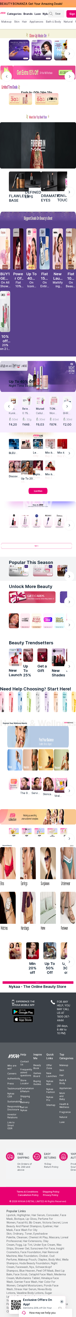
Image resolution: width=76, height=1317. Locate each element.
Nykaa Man (49, 1082)
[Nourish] (29, 760)
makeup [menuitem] (6, 21)
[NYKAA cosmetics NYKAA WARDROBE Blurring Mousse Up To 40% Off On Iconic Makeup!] (31, 248)
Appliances (65, 1088)
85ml (55, 419)
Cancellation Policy (28, 1195)
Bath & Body (62, 1082)
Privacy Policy (50, 1195)
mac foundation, (28, 1255)
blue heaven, (27, 1270)
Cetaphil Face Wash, (41, 1274)
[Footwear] (68, 912)
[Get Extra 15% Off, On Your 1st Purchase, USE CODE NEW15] (38, 72)
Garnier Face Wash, (26, 1281)
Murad (40, 408)
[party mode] (38, 33)
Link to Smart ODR (11, 1125)
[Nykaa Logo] (3, 12)
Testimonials (14, 1088)
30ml (42, 419)
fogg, (19, 1244)
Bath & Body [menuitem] (53, 21)
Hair (61, 1075)
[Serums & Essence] (47, 702)
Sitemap (50, 1105)
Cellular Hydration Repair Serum (40, 413)
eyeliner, (48, 1226)
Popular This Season (31, 562)
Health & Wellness (64, 1105)
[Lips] (2, 702)
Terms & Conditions (27, 1191)
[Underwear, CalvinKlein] (68, 867)
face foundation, (31, 1252)
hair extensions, (32, 1241)
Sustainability (14, 1101)
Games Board (37, 1075)
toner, (29, 1233)
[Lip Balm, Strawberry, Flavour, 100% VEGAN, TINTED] (11, 702)
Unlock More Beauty (30, 586)
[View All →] (38, 547)
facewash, (22, 1266)
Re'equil (26, 409)
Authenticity (13, 1078)
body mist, (55, 1259)
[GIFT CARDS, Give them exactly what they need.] (32, 597)
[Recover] (63, 760)
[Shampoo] (20, 702)
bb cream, (35, 1222)
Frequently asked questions (26, 1072)
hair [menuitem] (24, 21)
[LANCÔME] (50, 465)
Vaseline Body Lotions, (30, 1292)
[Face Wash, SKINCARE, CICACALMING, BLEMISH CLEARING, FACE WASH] (29, 702)
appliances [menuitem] (36, 21)
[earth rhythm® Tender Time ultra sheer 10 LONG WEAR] (28, 655)
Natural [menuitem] (68, 21)
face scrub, (20, 1274)
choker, (44, 1255)
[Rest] (46, 760)
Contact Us (24, 1063)
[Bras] (8, 867)
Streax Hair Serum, (25, 1289)
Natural (63, 1117)
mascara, (54, 1237)
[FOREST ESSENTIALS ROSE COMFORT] (42, 655)
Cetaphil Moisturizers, (30, 1285)
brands (28, 13)
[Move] (12, 760)
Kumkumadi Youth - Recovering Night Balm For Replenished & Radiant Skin (13, 413)
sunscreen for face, (43, 1248)
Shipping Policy (51, 1191)
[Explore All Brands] (38, 493)
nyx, (32, 1266)
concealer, (52, 1215)
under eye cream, (45, 1244)
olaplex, (43, 1259)
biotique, (19, 1218)
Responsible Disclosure (14, 1108)
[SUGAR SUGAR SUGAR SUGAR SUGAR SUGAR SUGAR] (58, 657)
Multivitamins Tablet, (28, 1278)
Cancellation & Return (27, 1090)
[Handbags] (28, 912)
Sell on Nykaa (24, 1109)
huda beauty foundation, (34, 1263)
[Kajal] (38, 702)
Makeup (63, 1065)
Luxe (62, 1122)
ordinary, (18, 1233)
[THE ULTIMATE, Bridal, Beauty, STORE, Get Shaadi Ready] (37, 620)
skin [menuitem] (16, 21)
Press (10, 1083)
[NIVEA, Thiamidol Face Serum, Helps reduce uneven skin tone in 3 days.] (37, 521)
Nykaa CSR (10, 1095)
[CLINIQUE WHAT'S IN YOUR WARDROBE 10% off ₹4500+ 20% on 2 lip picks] (5, 311)
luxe (37, 13)
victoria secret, (51, 1222)
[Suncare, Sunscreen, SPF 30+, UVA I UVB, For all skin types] (74, 702)
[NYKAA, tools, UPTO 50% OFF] (27, 833)
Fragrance (65, 1112)
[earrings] (28, 867)
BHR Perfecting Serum (67, 413)
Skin (61, 1070)
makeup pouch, (27, 1259)
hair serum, (38, 1215)
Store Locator (24, 1082)
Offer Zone (49, 1067)
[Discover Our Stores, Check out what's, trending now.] (14, 620)
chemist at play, (38, 1237)
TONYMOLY (53, 409)
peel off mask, (45, 1270)
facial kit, (22, 1222)
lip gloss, (31, 1218)
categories (14, 13)
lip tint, (28, 1244)
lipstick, (11, 1215)
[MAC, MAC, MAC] (33, 180)
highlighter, (24, 1215)
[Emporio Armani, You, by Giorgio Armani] (38, 465)
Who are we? (11, 1067)
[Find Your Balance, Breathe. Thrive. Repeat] (46, 737)
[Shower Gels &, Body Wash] (65, 702)
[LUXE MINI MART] (15, 466)
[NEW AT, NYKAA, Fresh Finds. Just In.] (48, 620)
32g (29, 419)
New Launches (51, 1075)
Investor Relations (12, 1116)
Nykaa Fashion (50, 1090)
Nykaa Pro (49, 1098)
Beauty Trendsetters (31, 642)
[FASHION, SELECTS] (15, 950)
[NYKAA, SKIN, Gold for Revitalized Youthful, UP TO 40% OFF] (14, 833)
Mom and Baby (62, 1096)
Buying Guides (37, 1082)
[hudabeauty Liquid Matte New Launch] (58, 248)
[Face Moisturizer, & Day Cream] (56, 702)
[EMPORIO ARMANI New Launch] (18, 248)
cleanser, (22, 1237)
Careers (11, 1073)
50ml (15, 419)
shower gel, (22, 1248)
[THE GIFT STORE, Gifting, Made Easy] (25, 620)
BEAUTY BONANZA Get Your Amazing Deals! (31, 4)
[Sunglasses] (48, 867)
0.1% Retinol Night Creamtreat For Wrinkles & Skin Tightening (26, 413)
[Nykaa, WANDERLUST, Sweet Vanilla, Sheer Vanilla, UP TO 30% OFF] (52, 833)
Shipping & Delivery (25, 1099)
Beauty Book (37, 1067)
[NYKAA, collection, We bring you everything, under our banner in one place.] (38, 817)
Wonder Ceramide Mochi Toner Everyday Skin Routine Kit (53, 413)
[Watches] (8, 912)
